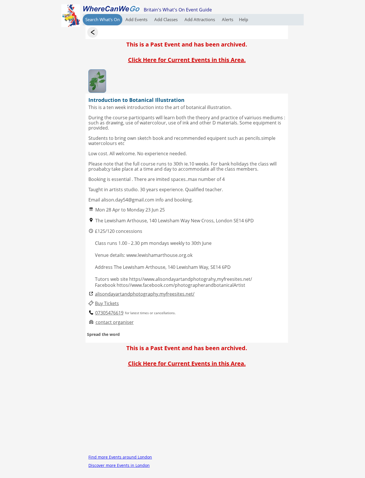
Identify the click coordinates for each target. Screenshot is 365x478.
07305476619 (109, 313)
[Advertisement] (187, 413)
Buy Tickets (107, 303)
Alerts (227, 19)
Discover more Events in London (119, 465)
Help (243, 19)
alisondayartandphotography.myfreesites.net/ (144, 294)
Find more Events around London (120, 457)
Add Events (137, 19)
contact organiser (115, 322)
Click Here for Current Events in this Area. (187, 60)
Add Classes (166, 19)
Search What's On (102, 19)
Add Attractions (200, 19)
